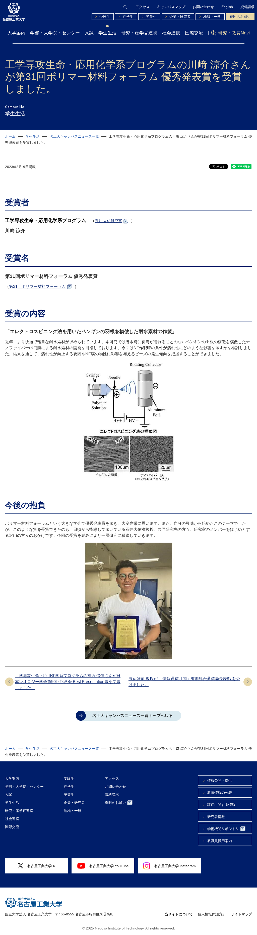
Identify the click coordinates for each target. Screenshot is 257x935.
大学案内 (16, 32)
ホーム (10, 136)
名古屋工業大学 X (41, 866)
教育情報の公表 (219, 793)
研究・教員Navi (234, 32)
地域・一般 (212, 17)
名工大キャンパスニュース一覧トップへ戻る (132, 715)
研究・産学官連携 (139, 32)
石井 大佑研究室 (108, 221)
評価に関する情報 (221, 805)
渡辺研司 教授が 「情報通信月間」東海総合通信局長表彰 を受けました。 (184, 682)
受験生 (104, 17)
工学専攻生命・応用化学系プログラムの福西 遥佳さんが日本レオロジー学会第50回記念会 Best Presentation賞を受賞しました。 (67, 681)
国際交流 (194, 32)
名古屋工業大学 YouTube (109, 866)
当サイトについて (179, 914)
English (227, 7)
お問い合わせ (203, 7)
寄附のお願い (240, 17)
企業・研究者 (179, 17)
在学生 (128, 17)
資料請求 (247, 7)
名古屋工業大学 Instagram (175, 866)
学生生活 (107, 32)
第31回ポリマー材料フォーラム (37, 286)
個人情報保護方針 (212, 914)
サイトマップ (241, 914)
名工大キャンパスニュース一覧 (74, 136)
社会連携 (171, 32)
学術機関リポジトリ (223, 829)
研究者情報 (216, 817)
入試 (89, 32)
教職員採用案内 (219, 841)
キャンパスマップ (171, 7)
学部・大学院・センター (55, 32)
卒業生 (151, 17)
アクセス (143, 7)
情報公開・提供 (219, 780)
